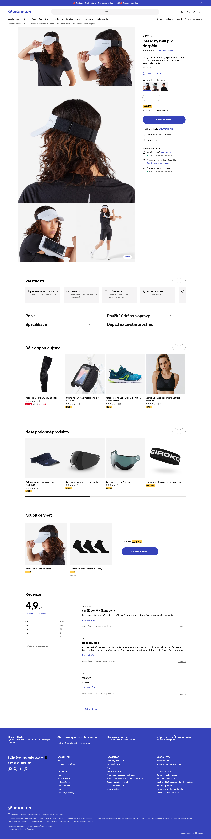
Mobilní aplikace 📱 (174, 19)
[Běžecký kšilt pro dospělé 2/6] (47, 56)
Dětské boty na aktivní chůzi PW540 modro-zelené (124, 399)
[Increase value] (157, 98)
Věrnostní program (193, 19)
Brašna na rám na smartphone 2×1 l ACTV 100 (82, 399)
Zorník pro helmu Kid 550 (118, 482)
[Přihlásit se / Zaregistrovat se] (194, 12)
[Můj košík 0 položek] (200, 12)
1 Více (127, 257)
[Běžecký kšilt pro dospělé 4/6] (47, 232)
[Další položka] (183, 280)
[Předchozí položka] (175, 280)
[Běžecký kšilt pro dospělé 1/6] (105, 56)
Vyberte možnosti (140, 551)
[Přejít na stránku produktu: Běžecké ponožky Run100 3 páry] (91, 544)
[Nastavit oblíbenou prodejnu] (183, 12)
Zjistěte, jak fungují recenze (36, 646)
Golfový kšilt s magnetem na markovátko (39, 483)
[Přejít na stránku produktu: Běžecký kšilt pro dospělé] (46, 544)
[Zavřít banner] (201, 3)
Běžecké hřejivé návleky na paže (41, 398)
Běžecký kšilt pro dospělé (38, 568)
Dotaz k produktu (154, 73)
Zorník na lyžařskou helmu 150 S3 (81, 482)
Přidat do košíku (164, 120)
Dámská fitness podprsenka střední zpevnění (164, 399)
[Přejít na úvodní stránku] (19, 11)
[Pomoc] (188, 12)
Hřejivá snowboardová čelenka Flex (163, 482)
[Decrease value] (145, 98)
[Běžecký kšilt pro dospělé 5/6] (105, 232)
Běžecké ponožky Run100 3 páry (86, 568)
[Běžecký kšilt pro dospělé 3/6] (76, 144)
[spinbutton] (151, 97)
